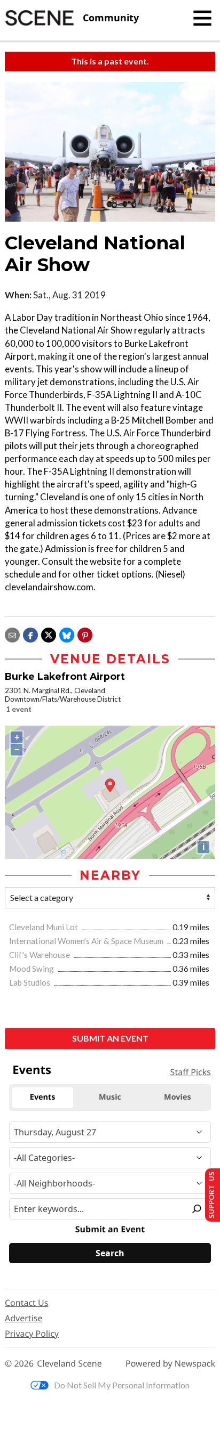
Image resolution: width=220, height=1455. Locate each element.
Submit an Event (110, 1038)
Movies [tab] (177, 1097)
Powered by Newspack (170, 1363)
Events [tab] (43, 1097)
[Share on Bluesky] (66, 634)
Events (31, 1070)
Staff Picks (190, 1072)
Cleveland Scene (69, 1363)
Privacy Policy (32, 1333)
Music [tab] (110, 1097)
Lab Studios (30, 982)
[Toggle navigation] (202, 18)
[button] (84, 634)
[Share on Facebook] (30, 634)
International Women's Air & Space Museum (87, 941)
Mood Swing (32, 968)
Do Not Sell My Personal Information (122, 1385)
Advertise (23, 1318)
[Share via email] (12, 634)
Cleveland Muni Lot (44, 927)
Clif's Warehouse (40, 955)
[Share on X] (48, 634)
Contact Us (26, 1302)
